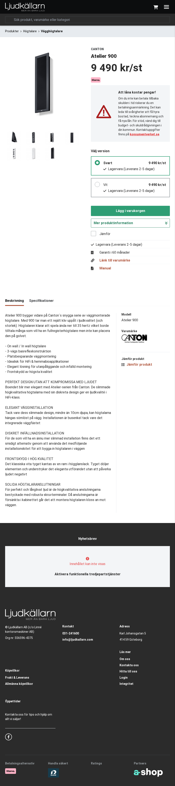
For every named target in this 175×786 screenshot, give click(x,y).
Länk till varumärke (114, 260)
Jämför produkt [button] (139, 364)
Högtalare (30, 31)
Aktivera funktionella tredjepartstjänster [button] (88, 574)
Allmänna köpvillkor (19, 683)
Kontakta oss (129, 665)
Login (124, 677)
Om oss (125, 659)
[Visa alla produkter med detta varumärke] (145, 338)
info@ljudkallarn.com (77, 639)
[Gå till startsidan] (25, 7)
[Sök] (9, 19)
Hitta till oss (128, 671)
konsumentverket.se (144, 134)
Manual (105, 268)
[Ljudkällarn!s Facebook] (8, 736)
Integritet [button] (126, 683)
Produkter (12, 31)
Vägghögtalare (52, 31)
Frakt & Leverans (17, 677)
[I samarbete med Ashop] (148, 772)
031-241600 (70, 633)
